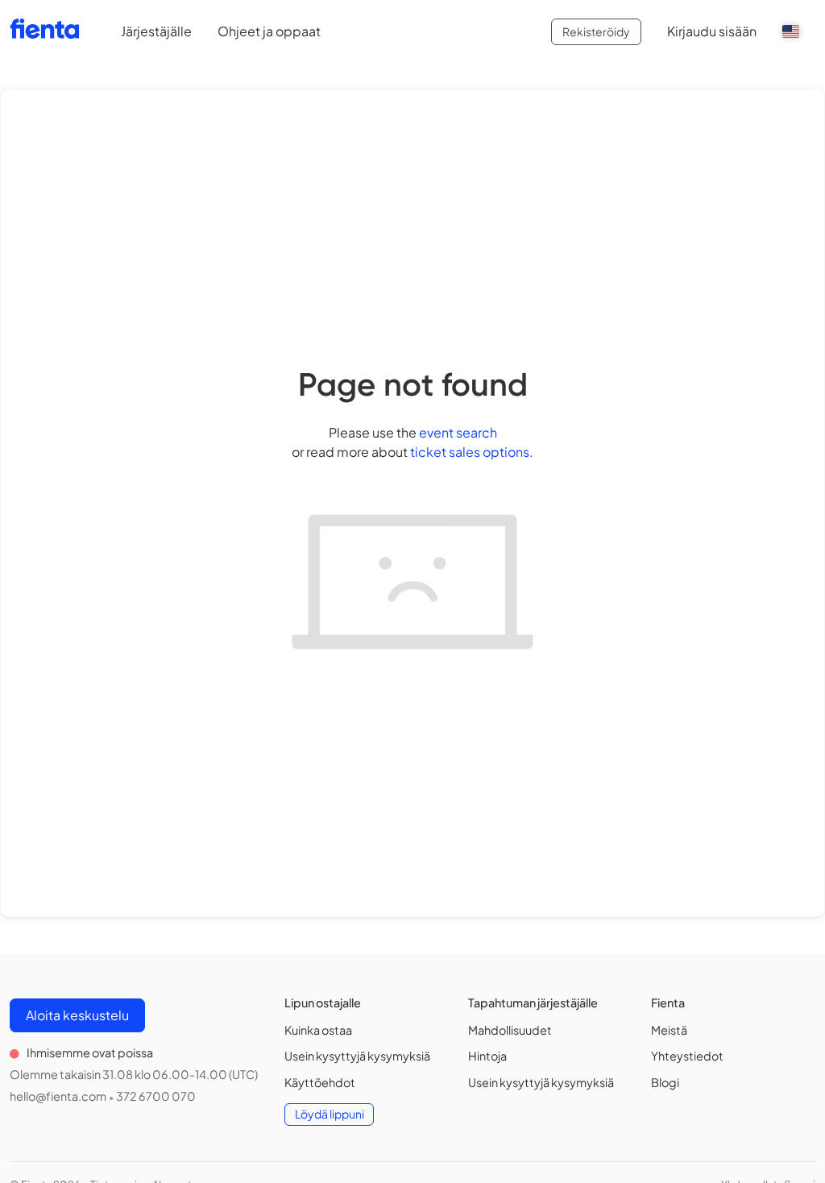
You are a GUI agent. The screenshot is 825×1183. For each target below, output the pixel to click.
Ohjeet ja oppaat (269, 31)
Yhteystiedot (687, 1055)
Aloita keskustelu (77, 1015)
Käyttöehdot (319, 1082)
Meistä (669, 1030)
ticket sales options (469, 451)
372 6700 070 (156, 1096)
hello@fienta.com (58, 1096)
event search (458, 432)
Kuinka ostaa (318, 1030)
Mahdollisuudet (510, 1030)
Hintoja (487, 1055)
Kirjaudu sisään (712, 31)
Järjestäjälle (156, 31)
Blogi (665, 1082)
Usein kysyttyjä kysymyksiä (357, 1055)
